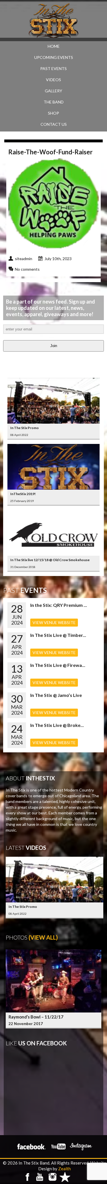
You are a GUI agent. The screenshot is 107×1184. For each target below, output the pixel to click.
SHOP (53, 113)
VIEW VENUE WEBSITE (54, 622)
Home (54, 46)
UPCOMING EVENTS (53, 57)
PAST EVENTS (53, 68)
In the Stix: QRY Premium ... (58, 605)
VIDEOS (53, 79)
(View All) (43, 937)
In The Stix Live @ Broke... (57, 725)
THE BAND (54, 101)
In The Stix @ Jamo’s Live (56, 695)
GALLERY (53, 90)
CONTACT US (54, 124)
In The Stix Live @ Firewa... (57, 665)
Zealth (64, 1168)
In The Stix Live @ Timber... (58, 635)
